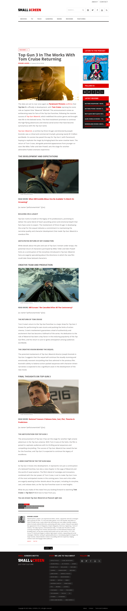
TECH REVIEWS (54, 593)
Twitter (35, 541)
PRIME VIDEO (67, 583)
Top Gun (35, 508)
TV (32, 19)
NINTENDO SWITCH (56, 583)
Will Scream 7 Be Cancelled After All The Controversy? (50, 307)
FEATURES (81, 19)
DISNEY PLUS (54, 567)
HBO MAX (72, 570)
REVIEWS (69, 19)
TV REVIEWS (62, 596)
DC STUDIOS (65, 564)
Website (29, 541)
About (95, 2)
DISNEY (74, 564)
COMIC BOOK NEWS (67, 560)
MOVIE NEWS (30, 506)
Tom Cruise (22, 50)
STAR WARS (54, 590)
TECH (39, 19)
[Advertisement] (63, 36)
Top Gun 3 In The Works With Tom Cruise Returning (46, 57)
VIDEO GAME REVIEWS (56, 600)
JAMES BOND (54, 573)
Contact (104, 2)
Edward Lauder (23, 63)
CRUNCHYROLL (55, 564)
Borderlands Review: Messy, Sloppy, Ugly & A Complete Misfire (96, 124)
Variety (27, 504)
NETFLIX (60, 580)
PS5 (52, 586)
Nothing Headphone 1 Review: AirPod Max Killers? (96, 103)
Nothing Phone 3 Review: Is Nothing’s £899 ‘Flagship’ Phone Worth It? (96, 109)
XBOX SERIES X (69, 600)
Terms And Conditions (101, 608)
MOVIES (23, 19)
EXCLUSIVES (64, 567)
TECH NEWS (69, 590)
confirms (60, 104)
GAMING (49, 19)
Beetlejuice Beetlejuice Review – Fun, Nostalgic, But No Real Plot (96, 114)
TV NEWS (53, 596)
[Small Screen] (41, 10)
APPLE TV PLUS (55, 560)
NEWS (59, 19)
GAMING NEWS (62, 570)
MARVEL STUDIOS (65, 573)
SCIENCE (66, 586)
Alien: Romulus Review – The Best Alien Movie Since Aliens (96, 119)
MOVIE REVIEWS (65, 577)
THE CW (64, 593)
